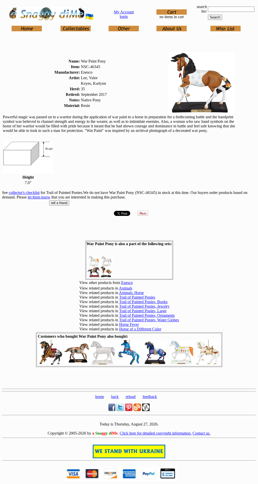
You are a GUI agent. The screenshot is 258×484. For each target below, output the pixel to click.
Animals (125, 288)
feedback (150, 396)
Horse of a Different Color (140, 329)
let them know (39, 197)
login (124, 16)
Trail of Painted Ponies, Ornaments (147, 315)
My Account (124, 12)
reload (131, 396)
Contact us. (201, 433)
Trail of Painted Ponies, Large (143, 311)
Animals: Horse (131, 293)
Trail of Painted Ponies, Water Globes (149, 320)
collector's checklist (24, 192)
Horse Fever (129, 324)
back (115, 396)
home (99, 396)
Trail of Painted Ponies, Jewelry (144, 306)
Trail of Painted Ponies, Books (143, 302)
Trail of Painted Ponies (137, 297)
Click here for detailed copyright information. (155, 433)
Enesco (127, 282)
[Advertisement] (129, 379)
